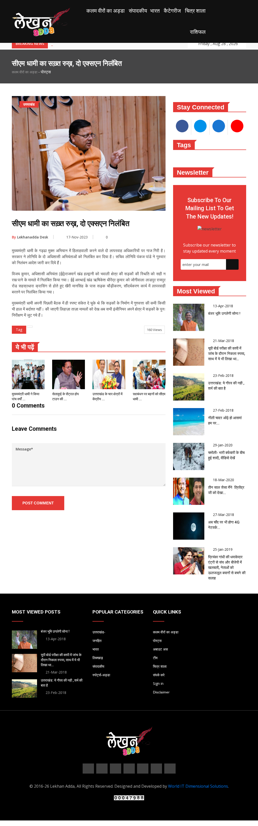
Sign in (158, 683)
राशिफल (198, 32)
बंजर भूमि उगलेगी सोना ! (224, 313)
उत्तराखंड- (98, 632)
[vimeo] (170, 768)
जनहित (97, 641)
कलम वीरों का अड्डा (105, 11)
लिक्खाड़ (97, 658)
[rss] (156, 768)
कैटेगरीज (172, 11)
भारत (155, 11)
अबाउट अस (160, 649)
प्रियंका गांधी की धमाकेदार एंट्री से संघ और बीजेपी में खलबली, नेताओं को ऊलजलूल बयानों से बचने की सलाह (226, 567)
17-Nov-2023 (77, 237)
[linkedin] (129, 768)
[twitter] (102, 768)
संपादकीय (138, 11)
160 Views (154, 329)
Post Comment (38, 503)
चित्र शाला (195, 11)
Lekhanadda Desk (30, 237)
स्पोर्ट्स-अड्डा (101, 675)
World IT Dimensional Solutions (198, 786)
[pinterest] (142, 768)
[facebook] (88, 768)
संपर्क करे (159, 675)
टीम (155, 658)
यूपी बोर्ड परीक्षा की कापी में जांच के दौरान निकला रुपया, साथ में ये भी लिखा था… (226, 353)
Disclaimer (161, 692)
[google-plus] (115, 768)
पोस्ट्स (157, 641)
